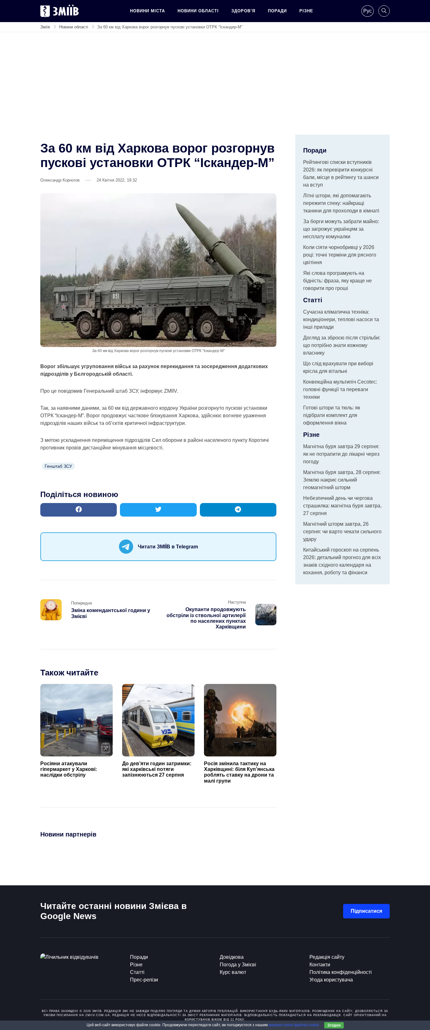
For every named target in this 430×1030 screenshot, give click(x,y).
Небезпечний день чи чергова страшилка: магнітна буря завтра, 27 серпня (342, 505)
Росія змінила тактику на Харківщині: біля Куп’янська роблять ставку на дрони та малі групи (239, 772)
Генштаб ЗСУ (58, 466)
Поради (277, 11)
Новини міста (147, 11)
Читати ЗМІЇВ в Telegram (168, 546)
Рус (367, 11)
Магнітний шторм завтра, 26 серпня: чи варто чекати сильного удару (342, 531)
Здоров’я (243, 11)
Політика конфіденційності (340, 972)
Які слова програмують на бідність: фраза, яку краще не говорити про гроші (337, 280)
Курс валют (233, 972)
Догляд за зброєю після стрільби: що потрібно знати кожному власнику (341, 345)
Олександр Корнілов (60, 180)
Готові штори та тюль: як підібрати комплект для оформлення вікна (331, 415)
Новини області (198, 11)
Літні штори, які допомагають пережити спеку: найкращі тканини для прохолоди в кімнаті (341, 203)
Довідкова (232, 957)
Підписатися (366, 911)
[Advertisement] (215, 87)
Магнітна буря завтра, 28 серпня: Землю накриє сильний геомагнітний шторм (342, 480)
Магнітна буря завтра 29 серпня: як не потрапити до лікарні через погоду (341, 454)
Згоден (334, 1025)
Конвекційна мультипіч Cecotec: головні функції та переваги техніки (340, 389)
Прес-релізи (144, 979)
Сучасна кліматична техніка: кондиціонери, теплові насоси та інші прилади (341, 319)
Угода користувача (331, 979)
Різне (306, 11)
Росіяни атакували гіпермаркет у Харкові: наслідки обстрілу (68, 769)
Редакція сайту (326, 957)
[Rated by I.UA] (69, 957)
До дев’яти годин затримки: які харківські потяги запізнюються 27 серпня (156, 769)
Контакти (319, 964)
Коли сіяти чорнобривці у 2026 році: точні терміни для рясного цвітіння (339, 255)
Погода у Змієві (238, 964)
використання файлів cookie (294, 1025)
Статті (137, 972)
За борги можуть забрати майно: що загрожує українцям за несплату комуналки (341, 229)
